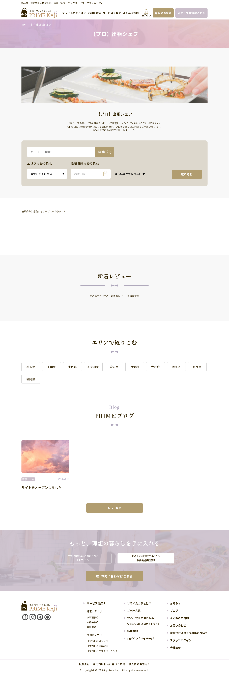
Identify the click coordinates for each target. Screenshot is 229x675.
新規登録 (132, 631)
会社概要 (175, 648)
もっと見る (114, 508)
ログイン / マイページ (140, 638)
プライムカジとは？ (74, 13)
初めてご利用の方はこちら (146, 558)
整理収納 (91, 627)
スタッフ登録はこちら (191, 13)
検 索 (101, 152)
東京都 (72, 367)
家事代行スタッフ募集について (189, 633)
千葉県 (51, 367)
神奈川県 (93, 367)
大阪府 (155, 367)
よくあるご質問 (179, 618)
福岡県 (30, 379)
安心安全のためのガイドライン (143, 623)
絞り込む (186, 174)
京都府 (134, 367)
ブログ (174, 611)
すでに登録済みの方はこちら (83, 558)
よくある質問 (131, 13)
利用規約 (84, 664)
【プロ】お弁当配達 (97, 646)
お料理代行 (93, 617)
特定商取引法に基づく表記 (109, 664)
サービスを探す (112, 13)
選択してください (41, 174)
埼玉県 (30, 367)
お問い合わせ (178, 625)
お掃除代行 (93, 622)
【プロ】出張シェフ (97, 641)
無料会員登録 (163, 13)
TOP (23, 24)
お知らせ (175, 603)
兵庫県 (176, 367)
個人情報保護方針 (139, 664)
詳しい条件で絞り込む (130, 174)
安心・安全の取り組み (140, 618)
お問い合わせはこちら (116, 576)
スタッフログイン (180, 640)
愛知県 (114, 367)
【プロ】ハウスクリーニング (102, 651)
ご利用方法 (94, 13)
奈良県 (197, 367)
